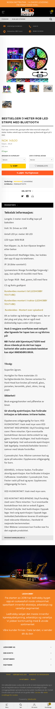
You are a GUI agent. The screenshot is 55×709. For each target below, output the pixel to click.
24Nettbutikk (32, 699)
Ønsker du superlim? (10, 156)
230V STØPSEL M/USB (37, 156)
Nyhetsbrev (24, 679)
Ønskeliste (42, 166)
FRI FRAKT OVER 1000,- (27, 5)
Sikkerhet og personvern (39, 674)
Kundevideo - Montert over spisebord (24, 309)
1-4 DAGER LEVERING (38, 2)
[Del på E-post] (33, 196)
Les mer (37, 692)
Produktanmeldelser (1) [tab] (14, 538)
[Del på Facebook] (27, 196)
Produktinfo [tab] (10, 205)
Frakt (8, 674)
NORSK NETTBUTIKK (16, 2)
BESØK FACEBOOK (38, 31)
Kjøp (15, 166)
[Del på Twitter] (22, 196)
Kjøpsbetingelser (20, 674)
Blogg (33, 679)
